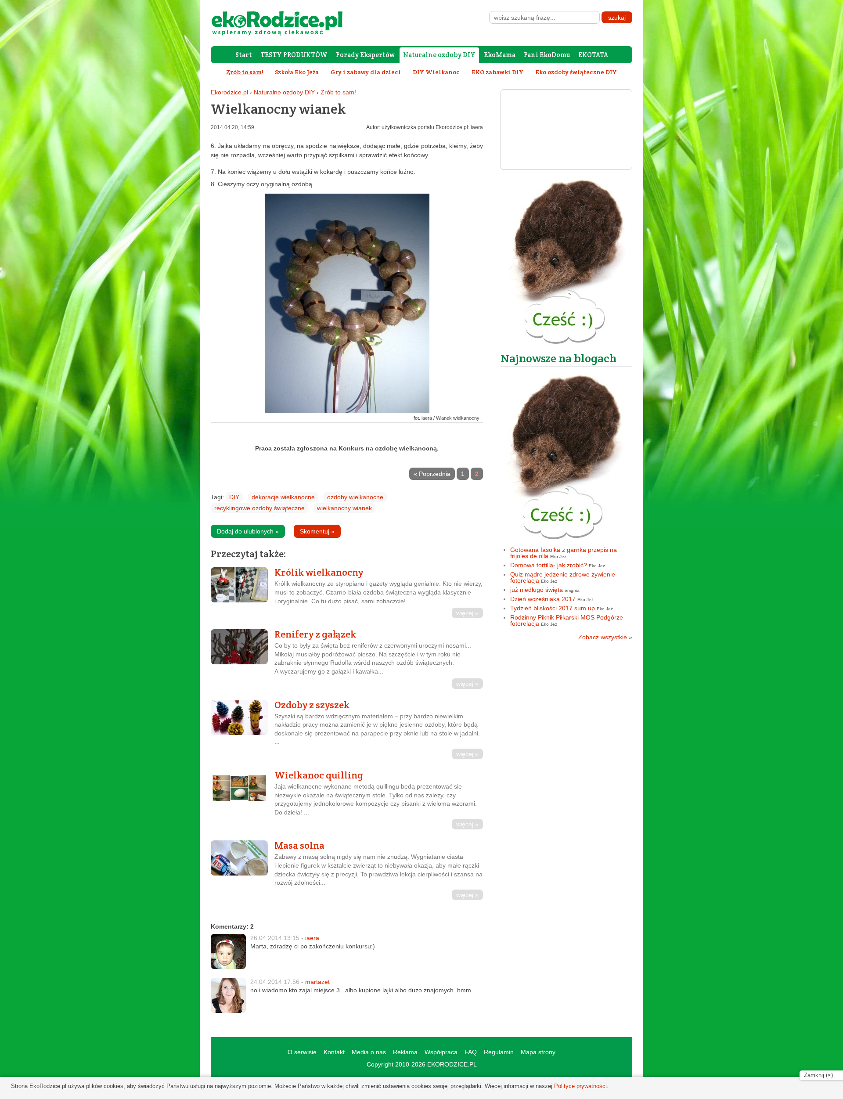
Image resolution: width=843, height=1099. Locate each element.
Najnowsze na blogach (558, 358)
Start (243, 54)
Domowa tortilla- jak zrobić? (548, 565)
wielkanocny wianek (344, 508)
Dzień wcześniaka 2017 (543, 598)
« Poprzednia (432, 473)
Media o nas (369, 1052)
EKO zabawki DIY (497, 72)
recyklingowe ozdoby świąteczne (259, 508)
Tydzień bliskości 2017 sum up (552, 608)
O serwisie (302, 1052)
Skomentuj (317, 531)
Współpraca (441, 1052)
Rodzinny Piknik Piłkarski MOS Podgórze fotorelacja (566, 620)
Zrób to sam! (338, 92)
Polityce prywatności (580, 1086)
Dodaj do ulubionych (248, 531)
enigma (572, 590)
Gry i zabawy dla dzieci (366, 72)
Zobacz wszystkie (605, 637)
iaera (312, 937)
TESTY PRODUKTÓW (294, 54)
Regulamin (499, 1052)
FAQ (471, 1052)
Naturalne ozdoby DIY (439, 54)
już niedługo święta (536, 589)
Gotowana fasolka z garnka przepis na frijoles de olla (563, 552)
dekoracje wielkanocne (283, 497)
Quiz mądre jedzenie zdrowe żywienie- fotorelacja (563, 577)
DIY (234, 497)
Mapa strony (538, 1052)
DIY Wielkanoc (436, 72)
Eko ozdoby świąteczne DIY (576, 72)
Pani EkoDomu (547, 54)
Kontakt (334, 1052)
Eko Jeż (558, 556)
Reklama (405, 1052)
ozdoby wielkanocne (355, 497)
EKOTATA (593, 54)
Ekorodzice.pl (229, 92)
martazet (317, 981)
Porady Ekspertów (365, 54)
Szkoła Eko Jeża (297, 72)
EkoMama (499, 54)
